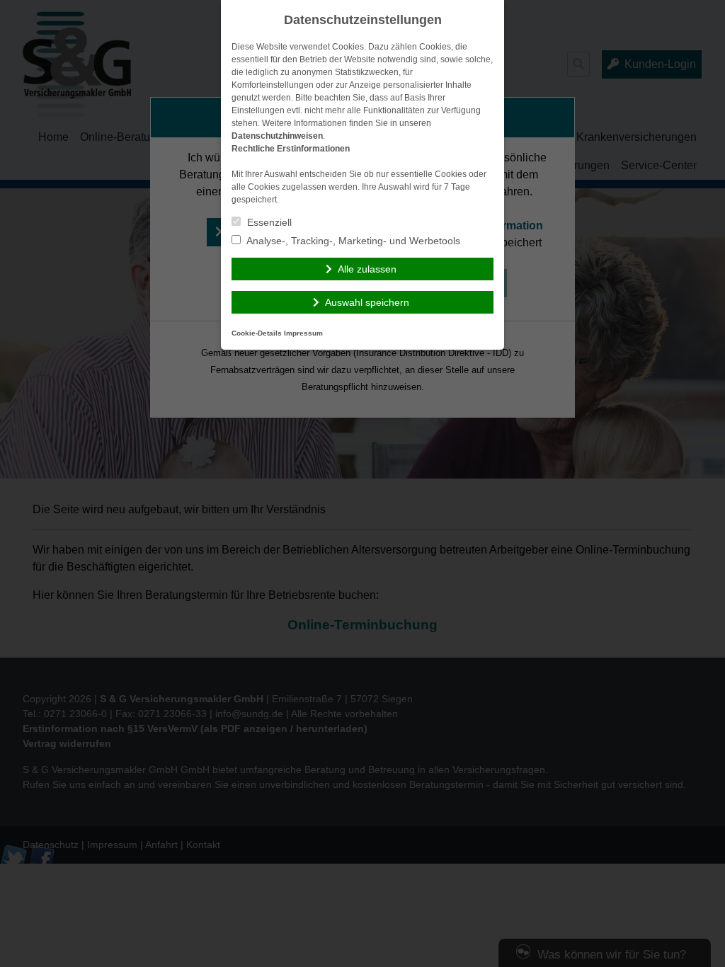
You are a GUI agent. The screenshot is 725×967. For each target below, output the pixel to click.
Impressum (303, 333)
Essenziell (268, 222)
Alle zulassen (367, 269)
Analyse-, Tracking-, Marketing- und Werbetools (352, 240)
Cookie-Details (257, 333)
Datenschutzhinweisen (277, 136)
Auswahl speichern (367, 302)
